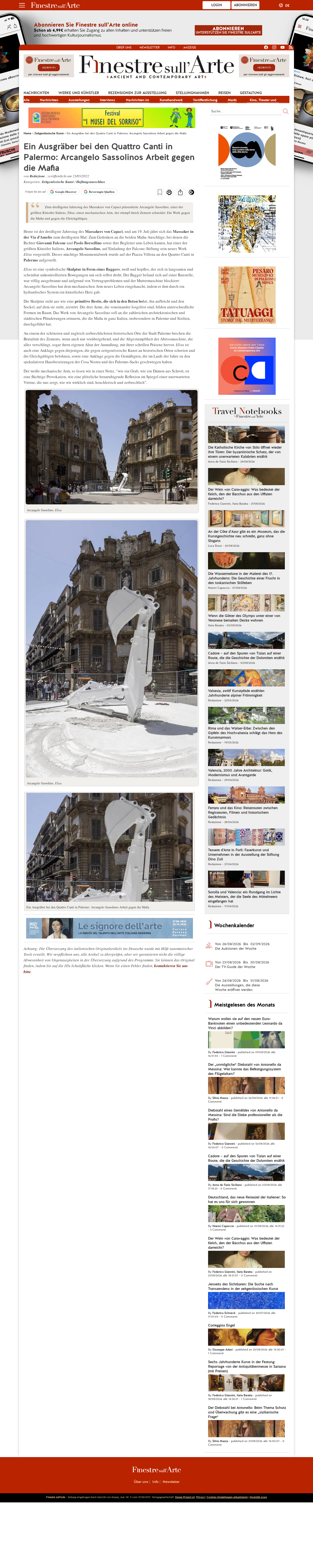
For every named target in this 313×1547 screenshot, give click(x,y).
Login (216, 5)
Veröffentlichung (205, 100)
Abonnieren (245, 5)
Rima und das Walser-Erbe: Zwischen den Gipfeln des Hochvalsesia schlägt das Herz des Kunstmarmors (245, 733)
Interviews (107, 100)
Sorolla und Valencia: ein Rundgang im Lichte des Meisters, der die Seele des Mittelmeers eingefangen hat (244, 897)
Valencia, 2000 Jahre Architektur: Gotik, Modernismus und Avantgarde (240, 772)
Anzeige (189, 47)
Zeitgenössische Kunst (58, 181)
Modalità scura (258, 1497)
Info (171, 47)
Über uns (124, 47)
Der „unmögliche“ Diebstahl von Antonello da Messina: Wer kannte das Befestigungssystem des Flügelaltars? (244, 1069)
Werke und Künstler (78, 93)
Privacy (200, 1497)
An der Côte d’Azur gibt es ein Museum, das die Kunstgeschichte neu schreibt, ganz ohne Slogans (246, 536)
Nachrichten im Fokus (137, 100)
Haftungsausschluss (90, 181)
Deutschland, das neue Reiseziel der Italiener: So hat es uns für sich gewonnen (247, 1199)
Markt (232, 100)
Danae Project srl (185, 1497)
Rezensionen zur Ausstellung (137, 93)
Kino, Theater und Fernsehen (263, 100)
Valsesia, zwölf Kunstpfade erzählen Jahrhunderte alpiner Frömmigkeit (236, 693)
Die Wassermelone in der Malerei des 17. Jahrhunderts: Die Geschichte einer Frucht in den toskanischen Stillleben (244, 578)
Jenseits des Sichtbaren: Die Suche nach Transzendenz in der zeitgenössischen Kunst (243, 1286)
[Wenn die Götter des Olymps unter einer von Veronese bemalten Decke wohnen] (246, 603)
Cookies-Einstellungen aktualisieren (227, 1497)
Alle (27, 100)
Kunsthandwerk (171, 100)
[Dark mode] (191, 193)
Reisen (224, 93)
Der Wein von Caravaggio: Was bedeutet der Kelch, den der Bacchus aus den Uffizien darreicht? (244, 494)
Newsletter (150, 47)
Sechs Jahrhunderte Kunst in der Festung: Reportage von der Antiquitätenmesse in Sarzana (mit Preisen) (247, 1366)
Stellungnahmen (192, 93)
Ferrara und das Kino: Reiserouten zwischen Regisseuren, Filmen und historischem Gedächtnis (243, 812)
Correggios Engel (221, 1325)
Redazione (38, 176)
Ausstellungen (79, 100)
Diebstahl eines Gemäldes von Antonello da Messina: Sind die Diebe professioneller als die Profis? (245, 1115)
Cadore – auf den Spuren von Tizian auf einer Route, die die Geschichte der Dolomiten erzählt (246, 655)
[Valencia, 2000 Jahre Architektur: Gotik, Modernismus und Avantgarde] (246, 758)
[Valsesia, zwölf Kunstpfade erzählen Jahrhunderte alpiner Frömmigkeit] (246, 678)
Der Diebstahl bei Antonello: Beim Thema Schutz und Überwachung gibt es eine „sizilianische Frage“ (247, 1412)
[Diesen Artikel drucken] (169, 193)
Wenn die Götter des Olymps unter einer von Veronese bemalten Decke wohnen (244, 618)
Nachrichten (36, 93)
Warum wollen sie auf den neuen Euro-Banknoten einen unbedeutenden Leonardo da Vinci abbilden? (245, 1023)
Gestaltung (251, 93)
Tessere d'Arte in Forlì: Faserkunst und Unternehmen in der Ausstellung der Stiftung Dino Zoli (243, 854)
